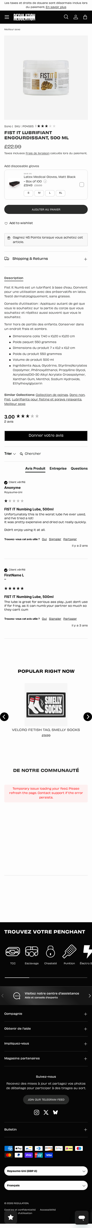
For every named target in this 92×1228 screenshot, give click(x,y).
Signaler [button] (55, 539)
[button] (85, 17)
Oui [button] (44, 539)
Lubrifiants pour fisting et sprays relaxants (47, 399)
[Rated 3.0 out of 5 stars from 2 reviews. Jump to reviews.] (46, 126)
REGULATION (21, 1203)
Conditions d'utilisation (18, 1213)
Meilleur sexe (12, 30)
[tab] (35, 469)
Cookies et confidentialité (20, 1210)
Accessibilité (48, 1210)
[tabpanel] (46, 336)
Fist (7, 399)
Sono (7, 126)
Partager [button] (70, 539)
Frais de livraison (37, 153)
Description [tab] (13, 278)
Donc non (77, 395)
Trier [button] (8, 453)
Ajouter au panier (46, 210)
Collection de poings (52, 395)
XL (60, 193)
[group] (46, 417)
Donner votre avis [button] (46, 436)
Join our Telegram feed (46, 1100)
